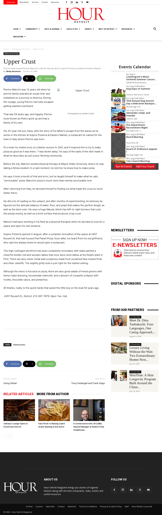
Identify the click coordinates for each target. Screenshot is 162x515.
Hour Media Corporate (142, 506)
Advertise (55, 2)
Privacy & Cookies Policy (111, 506)
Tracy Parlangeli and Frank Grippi (88, 383)
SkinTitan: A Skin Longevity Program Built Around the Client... (142, 381)
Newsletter (24, 2)
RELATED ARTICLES (18, 394)
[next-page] (10, 436)
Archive (35, 2)
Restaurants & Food (21, 49)
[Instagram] (71, 2)
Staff (127, 506)
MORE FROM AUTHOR (53, 394)
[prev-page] (5, 436)
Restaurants (19, 344)
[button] (155, 29)
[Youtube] (87, 2)
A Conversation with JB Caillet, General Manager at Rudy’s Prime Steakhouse (88, 426)
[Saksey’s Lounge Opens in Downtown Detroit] (19, 410)
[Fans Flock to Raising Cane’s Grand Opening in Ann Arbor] (54, 410)
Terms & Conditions (88, 506)
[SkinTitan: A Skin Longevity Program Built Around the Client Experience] (119, 375)
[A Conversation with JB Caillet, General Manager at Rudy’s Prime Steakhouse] (89, 410)
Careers (39, 506)
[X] (82, 2)
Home (6, 49)
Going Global (10, 383)
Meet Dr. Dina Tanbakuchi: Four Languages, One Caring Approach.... (142, 326)
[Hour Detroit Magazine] (81, 15)
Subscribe (11, 2)
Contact (44, 2)
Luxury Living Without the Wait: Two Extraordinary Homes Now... (142, 354)
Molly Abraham (13, 71)
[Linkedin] (77, 2)
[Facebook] (66, 2)
